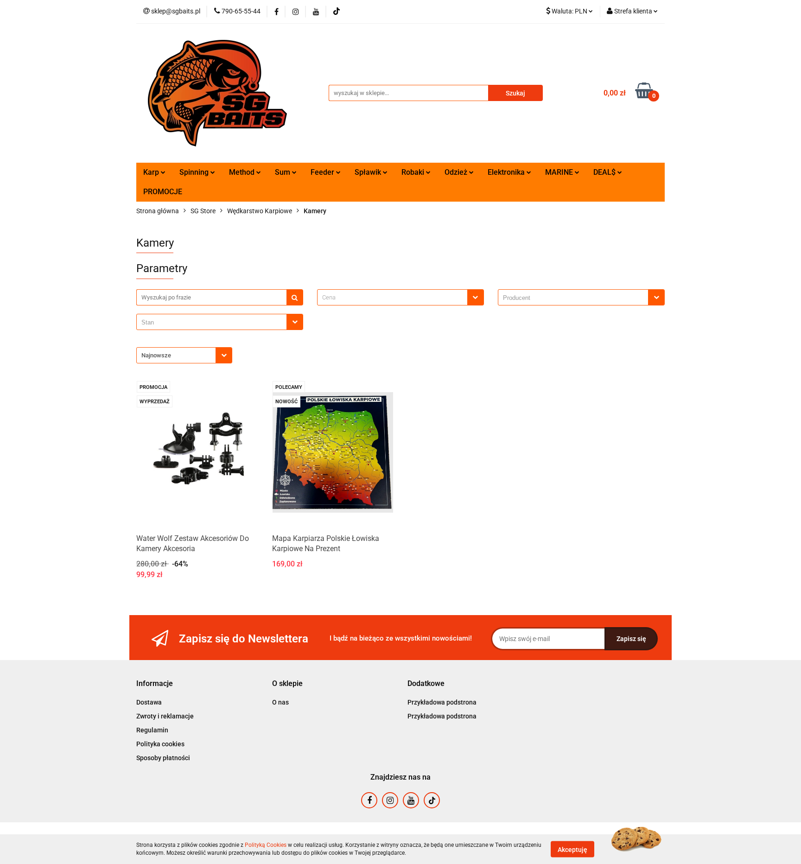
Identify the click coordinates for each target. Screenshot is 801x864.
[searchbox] (575, 298)
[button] (154, 684)
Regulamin (152, 730)
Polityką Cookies (265, 845)
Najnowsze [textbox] (156, 355)
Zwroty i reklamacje (165, 716)
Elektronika (507, 172)
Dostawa (149, 702)
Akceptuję (572, 849)
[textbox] (392, 297)
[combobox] (400, 297)
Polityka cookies (160, 744)
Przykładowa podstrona (442, 702)
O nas (280, 702)
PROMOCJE (162, 191)
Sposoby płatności (163, 758)
